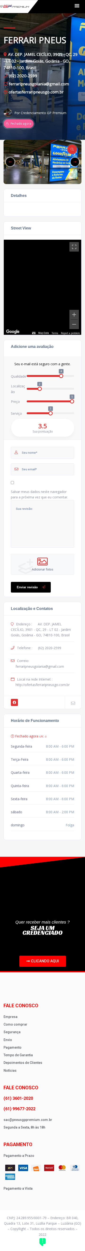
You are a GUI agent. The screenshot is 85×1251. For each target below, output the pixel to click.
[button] (77, 5)
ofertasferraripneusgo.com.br (36, 92)
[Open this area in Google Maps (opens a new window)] (13, 332)
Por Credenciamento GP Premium (40, 113)
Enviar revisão (27, 587)
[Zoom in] (74, 314)
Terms (55, 333)
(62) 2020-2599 (23, 75)
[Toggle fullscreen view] (74, 247)
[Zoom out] (74, 324)
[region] (42, 287)
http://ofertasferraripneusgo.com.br (43, 684)
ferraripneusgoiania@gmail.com (39, 84)
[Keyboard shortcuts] (33, 333)
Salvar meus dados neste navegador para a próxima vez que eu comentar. (39, 494)
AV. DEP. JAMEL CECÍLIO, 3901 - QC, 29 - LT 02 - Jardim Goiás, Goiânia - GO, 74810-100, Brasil (41, 61)
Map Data (43, 333)
